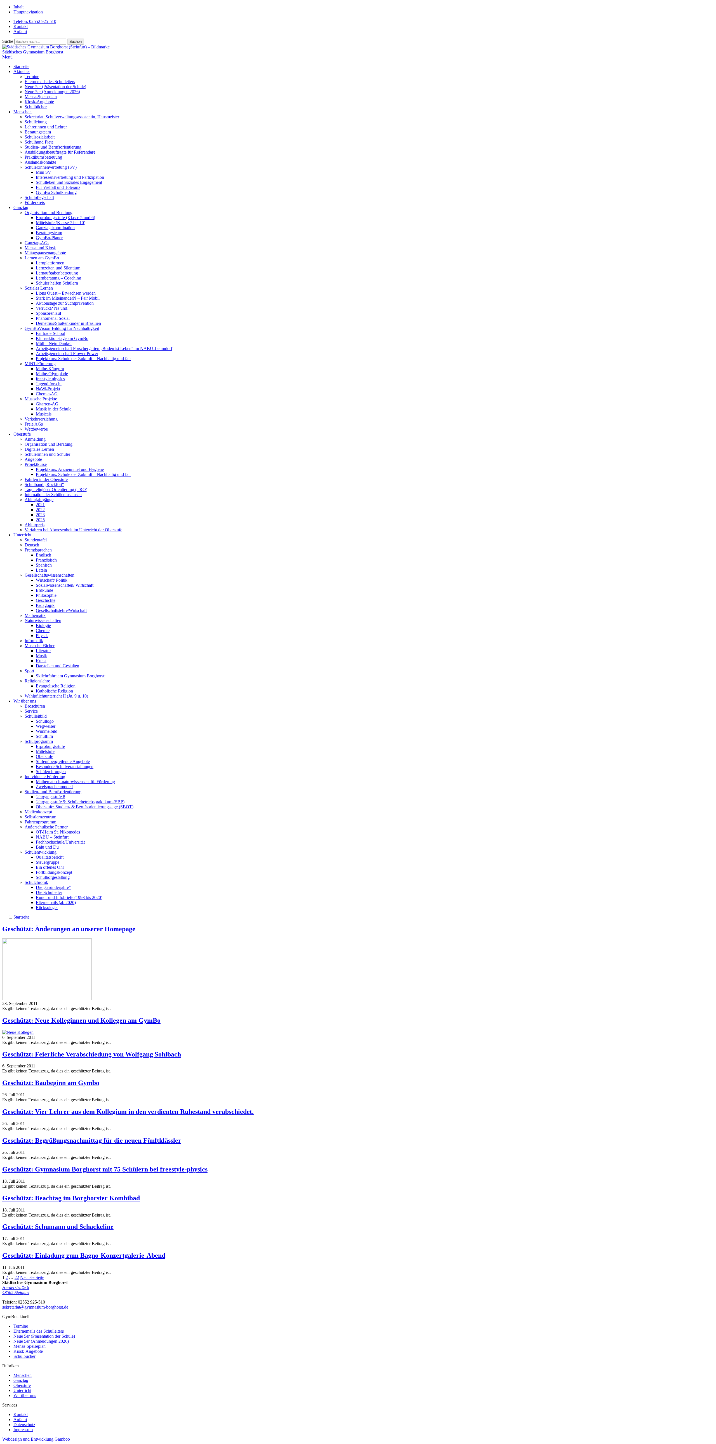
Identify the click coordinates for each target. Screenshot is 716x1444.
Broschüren (35, 706)
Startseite (21, 66)
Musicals (43, 414)
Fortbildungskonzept (54, 872)
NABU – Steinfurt (52, 837)
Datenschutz (24, 1424)
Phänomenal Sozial (53, 318)
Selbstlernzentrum (40, 816)
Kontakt (20, 26)
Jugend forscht (49, 383)
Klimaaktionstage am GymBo (62, 338)
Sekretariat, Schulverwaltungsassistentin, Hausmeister (72, 116)
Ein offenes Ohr (50, 867)
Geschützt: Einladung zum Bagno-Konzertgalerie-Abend (83, 1255)
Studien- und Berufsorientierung (53, 147)
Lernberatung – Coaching (58, 278)
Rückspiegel (47, 907)
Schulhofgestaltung (53, 877)
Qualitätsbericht (49, 857)
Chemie (43, 630)
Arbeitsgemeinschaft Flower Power (67, 353)
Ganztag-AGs (37, 242)
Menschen (22, 111)
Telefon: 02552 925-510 (34, 21)
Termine (32, 76)
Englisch (43, 555)
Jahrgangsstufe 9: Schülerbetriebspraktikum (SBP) (80, 801)
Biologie (43, 625)
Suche (7, 41)
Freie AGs (34, 424)
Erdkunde (44, 590)
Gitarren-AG (47, 403)
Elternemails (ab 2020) (56, 902)
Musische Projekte (41, 398)
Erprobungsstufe (50, 746)
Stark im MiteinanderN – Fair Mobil (68, 298)
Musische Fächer (40, 645)
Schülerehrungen (51, 771)
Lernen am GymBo (42, 257)
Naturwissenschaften (43, 620)
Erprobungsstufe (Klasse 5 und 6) (65, 217)
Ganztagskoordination (55, 227)
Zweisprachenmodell (54, 786)
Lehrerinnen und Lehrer (46, 127)
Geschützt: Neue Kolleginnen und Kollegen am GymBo (81, 1020)
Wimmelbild (46, 731)
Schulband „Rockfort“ (44, 484)
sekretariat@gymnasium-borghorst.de (35, 1307)
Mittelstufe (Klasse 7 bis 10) (60, 222)
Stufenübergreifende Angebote (63, 761)
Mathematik (35, 615)
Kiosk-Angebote (39, 101)
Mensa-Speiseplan (41, 96)
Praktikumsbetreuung (43, 157)
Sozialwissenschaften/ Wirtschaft (64, 585)
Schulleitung (36, 121)
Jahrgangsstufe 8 (50, 796)
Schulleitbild (36, 716)
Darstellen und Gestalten (57, 665)
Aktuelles (21, 71)
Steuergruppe (47, 862)
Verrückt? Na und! (52, 308)
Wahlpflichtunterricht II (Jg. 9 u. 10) (56, 696)
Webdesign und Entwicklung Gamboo (36, 1439)
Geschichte (45, 600)
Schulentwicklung (40, 852)
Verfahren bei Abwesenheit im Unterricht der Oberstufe (73, 529)
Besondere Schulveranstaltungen (64, 766)
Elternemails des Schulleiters (50, 81)
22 (17, 1277)
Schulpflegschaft (39, 197)
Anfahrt (20, 31)
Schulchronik (36, 882)
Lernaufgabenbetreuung (57, 273)
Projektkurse (36, 464)
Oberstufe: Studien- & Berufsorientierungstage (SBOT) (84, 806)
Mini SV (43, 172)
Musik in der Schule (53, 409)
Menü (7, 57)
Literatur (43, 650)
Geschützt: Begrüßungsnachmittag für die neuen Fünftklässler (91, 1140)
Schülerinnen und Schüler (47, 454)
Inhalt (18, 6)
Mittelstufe (45, 751)
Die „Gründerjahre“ (53, 887)
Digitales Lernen (39, 449)
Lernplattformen (50, 262)
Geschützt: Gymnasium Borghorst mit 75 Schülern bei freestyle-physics (105, 1169)
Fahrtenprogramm (40, 822)
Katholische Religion (54, 691)
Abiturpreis (34, 524)
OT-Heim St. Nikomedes (58, 832)
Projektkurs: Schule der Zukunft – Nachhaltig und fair (83, 358)
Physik (42, 635)
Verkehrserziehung (41, 419)
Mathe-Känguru (50, 368)
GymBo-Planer (49, 237)
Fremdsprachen (38, 550)
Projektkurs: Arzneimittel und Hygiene (70, 469)
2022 (40, 509)
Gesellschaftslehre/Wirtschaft (61, 610)
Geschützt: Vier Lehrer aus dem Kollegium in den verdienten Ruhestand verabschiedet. (128, 1111)
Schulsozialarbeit (40, 137)
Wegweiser (45, 726)
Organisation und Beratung (48, 212)
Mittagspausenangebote (45, 252)
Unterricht (22, 534)
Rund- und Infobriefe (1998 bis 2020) (69, 897)
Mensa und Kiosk (40, 247)
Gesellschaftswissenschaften (49, 575)
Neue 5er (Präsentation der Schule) (55, 86)
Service (31, 711)
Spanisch (44, 565)
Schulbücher (36, 106)
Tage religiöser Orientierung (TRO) (56, 489)
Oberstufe (22, 434)
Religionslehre (37, 680)
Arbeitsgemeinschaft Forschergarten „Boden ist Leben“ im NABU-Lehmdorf (104, 348)
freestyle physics (50, 378)
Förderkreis (35, 202)
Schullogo (45, 721)
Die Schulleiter (49, 892)
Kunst (41, 660)
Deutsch (32, 545)
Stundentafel (36, 539)
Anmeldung (35, 439)
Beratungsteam (38, 132)
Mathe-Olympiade (52, 373)
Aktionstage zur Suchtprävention (65, 303)
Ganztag (20, 207)
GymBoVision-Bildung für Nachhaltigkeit (62, 328)
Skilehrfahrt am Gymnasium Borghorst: (70, 675)
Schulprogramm (39, 741)
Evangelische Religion (56, 686)
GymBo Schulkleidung (56, 192)
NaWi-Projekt (48, 388)
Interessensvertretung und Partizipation (70, 177)
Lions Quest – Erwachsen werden (66, 293)
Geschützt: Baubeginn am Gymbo (50, 1082)
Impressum (23, 1429)
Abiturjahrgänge (39, 499)
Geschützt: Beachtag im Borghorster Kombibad (71, 1198)
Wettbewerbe (36, 429)
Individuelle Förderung (45, 776)
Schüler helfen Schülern (57, 283)
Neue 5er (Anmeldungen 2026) (52, 91)
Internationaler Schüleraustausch (53, 494)
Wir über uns (24, 701)
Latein (41, 570)
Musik (41, 655)
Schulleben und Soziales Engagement (69, 182)
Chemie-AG (47, 393)
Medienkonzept (38, 811)
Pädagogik (45, 605)
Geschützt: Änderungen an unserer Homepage (68, 929)
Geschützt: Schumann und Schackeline (58, 1226)
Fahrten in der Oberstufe (46, 479)
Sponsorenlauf (48, 313)
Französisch (46, 560)
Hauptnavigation (28, 12)
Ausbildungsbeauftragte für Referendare (60, 152)
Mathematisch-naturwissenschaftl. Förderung (75, 781)
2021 (40, 504)
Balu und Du (47, 847)
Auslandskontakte (40, 162)
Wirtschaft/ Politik (51, 580)
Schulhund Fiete (39, 142)
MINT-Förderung (40, 363)
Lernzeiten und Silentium (58, 268)
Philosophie (46, 595)
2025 (40, 519)
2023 (40, 514)
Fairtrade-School (50, 333)
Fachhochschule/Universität (60, 842)
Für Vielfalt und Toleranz (58, 187)
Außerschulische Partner (46, 827)
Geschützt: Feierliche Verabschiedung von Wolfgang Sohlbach (91, 1054)
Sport (29, 670)
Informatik (34, 640)
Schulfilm (44, 736)
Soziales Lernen (39, 288)
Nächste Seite (32, 1277)
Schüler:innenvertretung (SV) (51, 167)
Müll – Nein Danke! (54, 343)
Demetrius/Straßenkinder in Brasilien (68, 323)
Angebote (33, 459)
